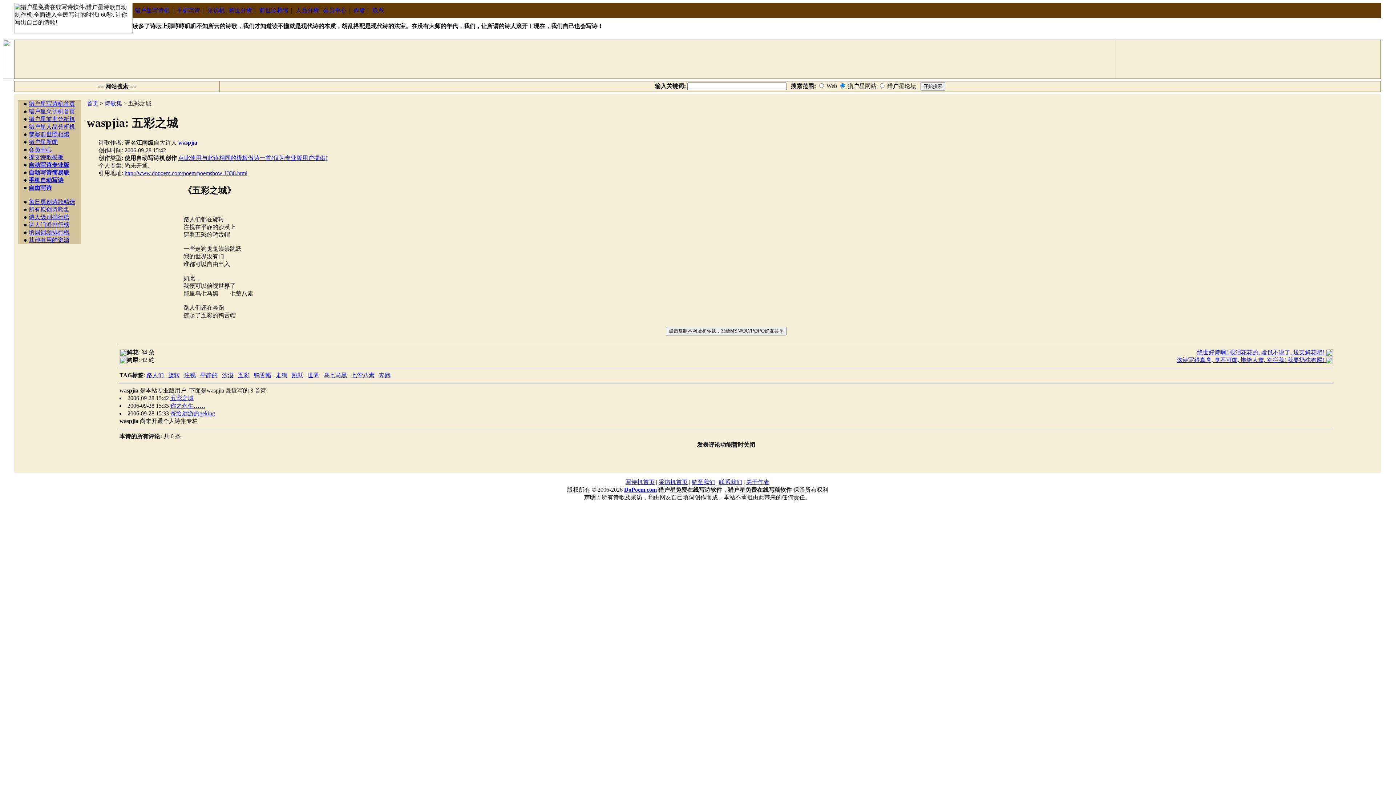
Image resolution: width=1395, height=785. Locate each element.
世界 (313, 375)
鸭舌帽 (262, 375)
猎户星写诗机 (152, 10)
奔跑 (385, 375)
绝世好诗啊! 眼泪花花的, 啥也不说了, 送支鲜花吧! (1261, 352)
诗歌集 (113, 103)
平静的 (209, 375)
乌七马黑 (335, 375)
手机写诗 (188, 10)
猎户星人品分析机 (52, 127)
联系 (378, 10)
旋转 (174, 375)
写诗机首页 (640, 482)
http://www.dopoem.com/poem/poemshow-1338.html (186, 173)
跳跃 (297, 375)
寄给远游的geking (192, 413)
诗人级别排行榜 (49, 217)
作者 (359, 10)
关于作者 (757, 482)
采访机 (216, 10)
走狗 (281, 375)
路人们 (155, 375)
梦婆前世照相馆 (49, 134)
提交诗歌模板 (46, 157)
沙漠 (228, 375)
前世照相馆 (273, 10)
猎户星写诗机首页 (52, 104)
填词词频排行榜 (49, 232)
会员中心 (334, 10)
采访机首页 (673, 482)
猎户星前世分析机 (52, 119)
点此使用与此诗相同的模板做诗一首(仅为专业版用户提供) (252, 158)
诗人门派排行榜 (49, 225)
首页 (92, 103)
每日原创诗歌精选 (52, 202)
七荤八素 (363, 375)
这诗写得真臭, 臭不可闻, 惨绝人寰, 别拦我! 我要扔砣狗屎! (1251, 360)
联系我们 (730, 482)
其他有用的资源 (49, 240)
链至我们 (703, 482)
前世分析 (240, 10)
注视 (190, 375)
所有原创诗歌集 (49, 209)
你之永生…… (187, 406)
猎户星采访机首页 (52, 111)
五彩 (244, 375)
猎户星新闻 (43, 142)
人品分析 (307, 10)
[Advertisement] (565, 59)
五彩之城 (182, 398)
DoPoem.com (640, 490)
